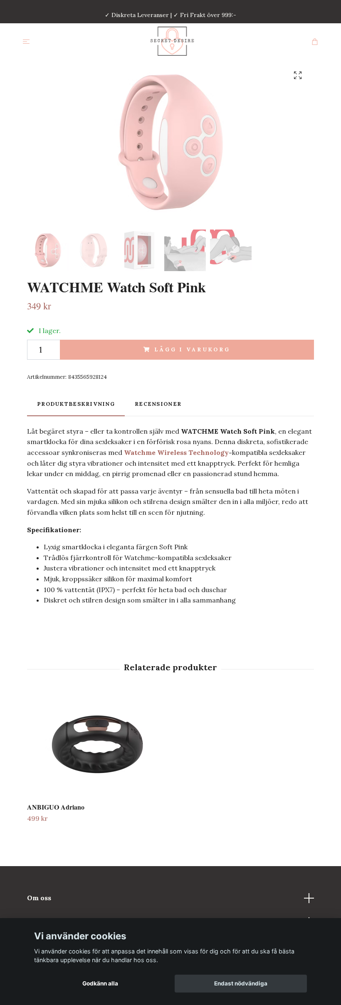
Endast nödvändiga (240, 983)
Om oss (39, 898)
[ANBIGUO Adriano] (97, 744)
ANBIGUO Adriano (55, 807)
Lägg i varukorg (192, 349)
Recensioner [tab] (158, 403)
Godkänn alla (100, 983)
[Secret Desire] (172, 41)
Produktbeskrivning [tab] (76, 403)
